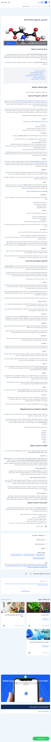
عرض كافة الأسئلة (25, 591)
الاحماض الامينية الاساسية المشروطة (34, 75)
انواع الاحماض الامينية (29, 554)
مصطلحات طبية (38, 6)
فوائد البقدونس (45, 615)
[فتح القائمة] (49, 2)
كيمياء (32, 6)
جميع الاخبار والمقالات (6, 599)
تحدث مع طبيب (10, 43)
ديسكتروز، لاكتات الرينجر (43, 711)
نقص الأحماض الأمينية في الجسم (35, 191)
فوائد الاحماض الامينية (16, 554)
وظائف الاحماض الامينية (38, 77)
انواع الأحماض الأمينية (39, 71)
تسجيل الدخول (4, 2)
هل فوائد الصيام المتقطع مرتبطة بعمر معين (14, 615)
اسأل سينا (26, 684)
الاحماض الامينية (40, 554)
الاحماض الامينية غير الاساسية (36, 74)
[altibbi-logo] (43, 2)
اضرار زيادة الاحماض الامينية (38, 79)
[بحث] (9, 2)
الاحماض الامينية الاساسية (37, 72)
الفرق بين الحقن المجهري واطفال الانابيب (39, 642)
